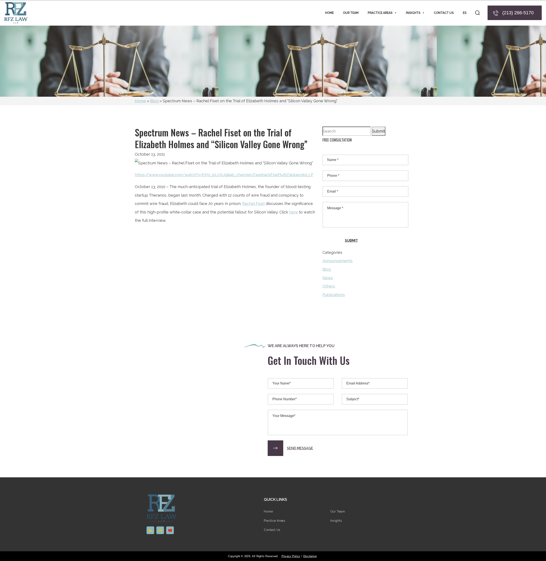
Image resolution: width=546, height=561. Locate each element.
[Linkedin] (150, 530)
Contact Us (444, 13)
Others (328, 286)
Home (140, 101)
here (293, 212)
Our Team (351, 13)
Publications (333, 294)
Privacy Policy (291, 556)
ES (464, 13)
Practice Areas (380, 13)
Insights (413, 13)
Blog (154, 101)
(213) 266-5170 (518, 12)
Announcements (337, 261)
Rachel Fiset (253, 203)
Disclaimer (310, 556)
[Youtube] (170, 530)
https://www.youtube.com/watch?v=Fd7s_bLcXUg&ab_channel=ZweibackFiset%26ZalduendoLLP (224, 174)
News (327, 278)
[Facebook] (160, 530)
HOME (329, 13)
